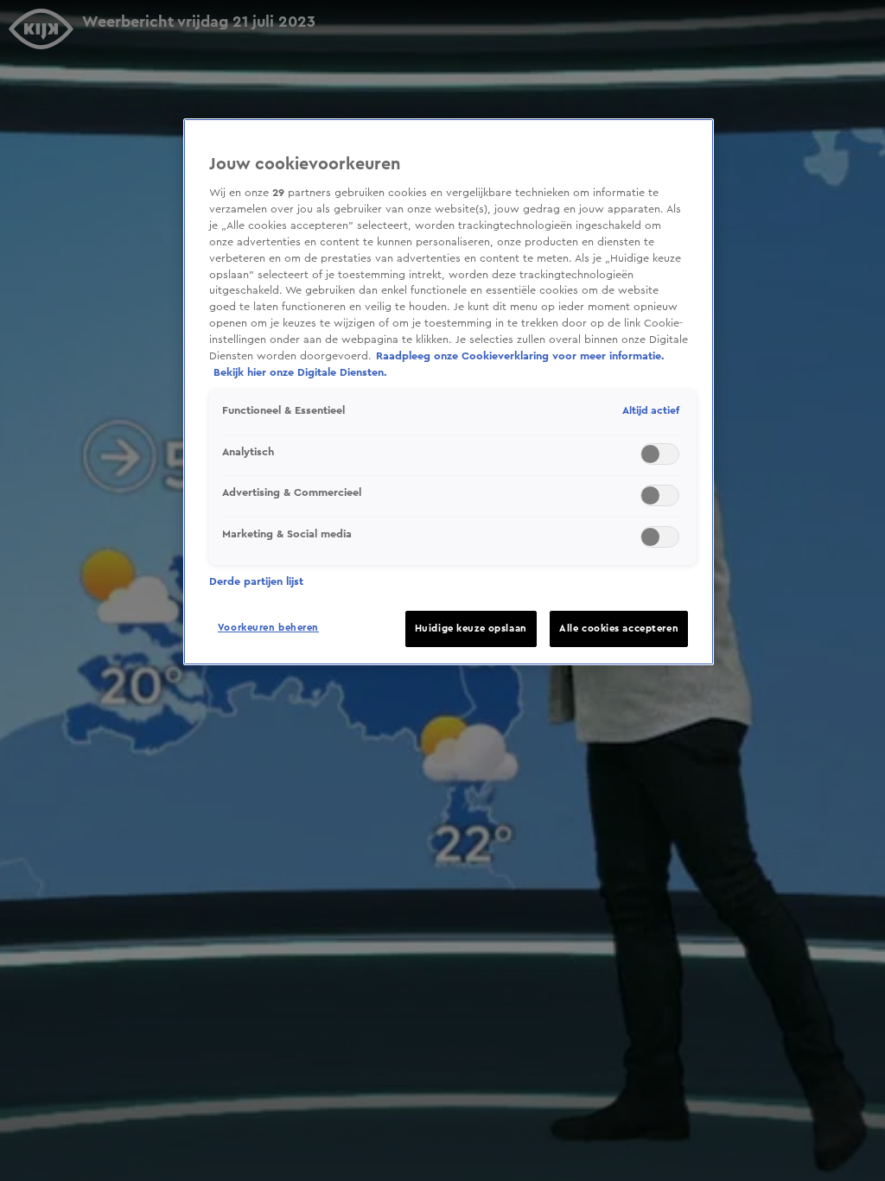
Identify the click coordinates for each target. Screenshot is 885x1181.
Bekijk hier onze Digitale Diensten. (300, 372)
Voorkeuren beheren (268, 627)
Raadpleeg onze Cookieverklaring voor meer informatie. (520, 356)
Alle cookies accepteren (618, 628)
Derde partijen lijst (256, 581)
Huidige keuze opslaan (471, 628)
